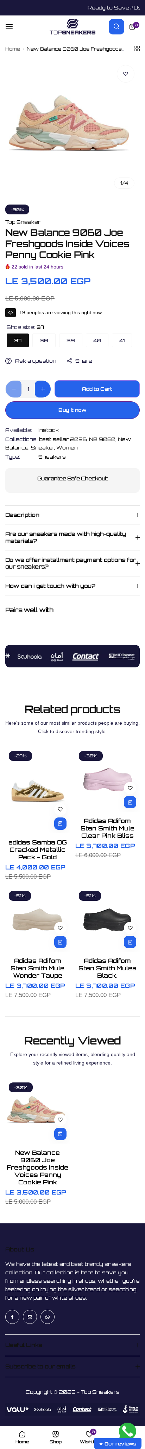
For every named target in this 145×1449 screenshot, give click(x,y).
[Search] (116, 26)
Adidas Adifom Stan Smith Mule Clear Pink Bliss (107, 828)
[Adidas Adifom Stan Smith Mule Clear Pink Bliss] (107, 780)
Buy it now (72, 410)
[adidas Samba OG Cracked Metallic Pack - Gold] (37, 790)
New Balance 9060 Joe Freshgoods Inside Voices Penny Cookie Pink (37, 1167)
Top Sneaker (22, 222)
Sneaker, (43, 448)
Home (12, 49)
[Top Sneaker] (72, 26)
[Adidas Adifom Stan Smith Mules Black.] (107, 919)
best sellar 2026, (64, 439)
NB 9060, (103, 439)
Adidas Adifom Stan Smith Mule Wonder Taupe (37, 968)
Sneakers (52, 457)
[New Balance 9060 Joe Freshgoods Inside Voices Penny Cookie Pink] (37, 1111)
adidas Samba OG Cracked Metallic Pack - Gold (37, 850)
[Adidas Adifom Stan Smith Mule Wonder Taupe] (37, 919)
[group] (72, 127)
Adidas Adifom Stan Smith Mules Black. (107, 968)
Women (67, 448)
